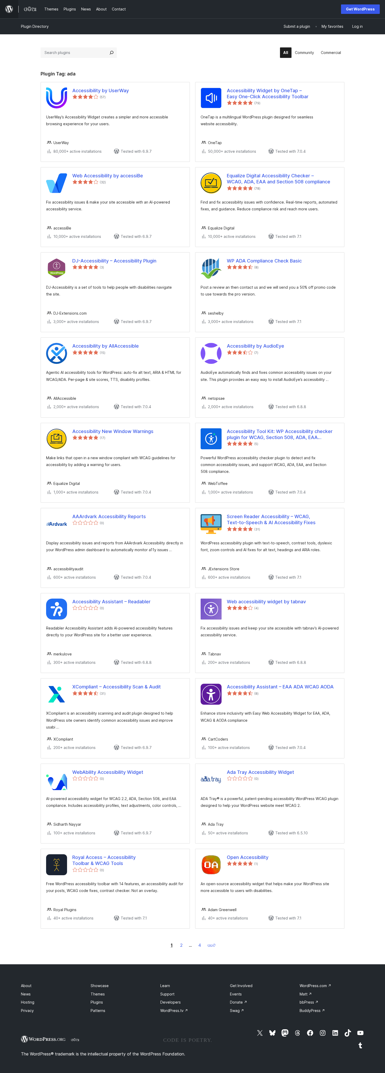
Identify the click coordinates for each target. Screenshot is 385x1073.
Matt (306, 994)
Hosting (27, 1002)
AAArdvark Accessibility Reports (109, 516)
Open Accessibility (247, 857)
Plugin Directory (35, 26)
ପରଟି (211, 945)
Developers (170, 1002)
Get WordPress (360, 9)
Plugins (97, 1002)
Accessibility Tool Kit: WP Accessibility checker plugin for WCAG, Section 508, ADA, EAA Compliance (280, 435)
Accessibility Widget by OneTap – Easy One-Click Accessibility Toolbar (268, 93)
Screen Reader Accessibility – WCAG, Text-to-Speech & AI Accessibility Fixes (271, 519)
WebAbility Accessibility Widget (107, 772)
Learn (165, 985)
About (26, 985)
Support (167, 994)
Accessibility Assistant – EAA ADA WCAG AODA (280, 686)
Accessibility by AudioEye (255, 346)
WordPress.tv (174, 1010)
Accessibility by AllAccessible (105, 346)
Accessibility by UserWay (100, 90)
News (26, 994)
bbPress (309, 1002)
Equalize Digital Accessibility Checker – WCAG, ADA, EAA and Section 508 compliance (278, 178)
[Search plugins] (111, 52)
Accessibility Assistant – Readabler (111, 601)
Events (236, 994)
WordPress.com (315, 985)
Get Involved (241, 985)
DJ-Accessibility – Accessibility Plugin (114, 261)
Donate (238, 1002)
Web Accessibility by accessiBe (107, 175)
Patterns (98, 1010)
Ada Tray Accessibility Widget (260, 772)
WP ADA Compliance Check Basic (264, 261)
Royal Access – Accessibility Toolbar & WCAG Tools (104, 860)
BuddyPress (312, 1010)
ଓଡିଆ (75, 1040)
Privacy (27, 1010)
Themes (98, 994)
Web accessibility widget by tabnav (266, 601)
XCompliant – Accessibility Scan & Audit (116, 686)
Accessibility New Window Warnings (112, 431)
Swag (237, 1010)
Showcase (100, 985)
